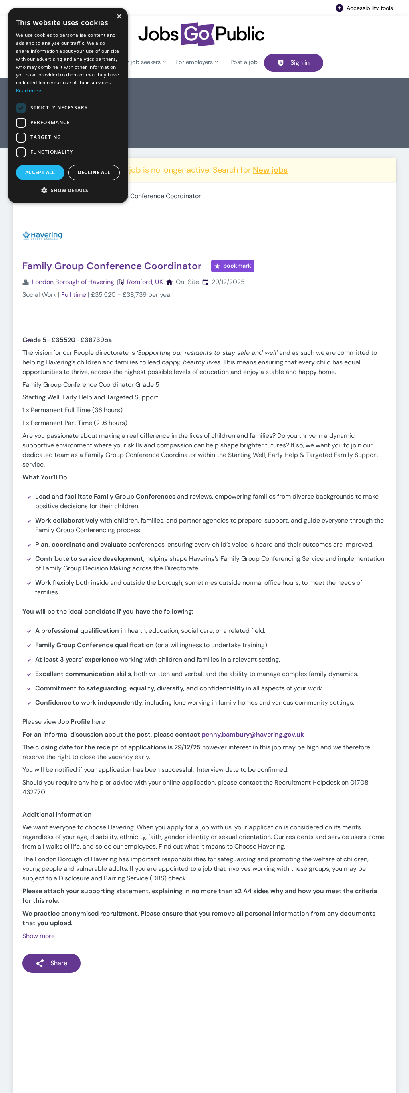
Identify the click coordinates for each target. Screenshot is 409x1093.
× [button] (119, 17)
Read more (29, 90)
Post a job (244, 62)
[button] (68, 190)
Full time (73, 294)
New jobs (270, 170)
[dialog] (68, 105)
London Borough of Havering (73, 282)
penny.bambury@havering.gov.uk (253, 734)
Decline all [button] (94, 172)
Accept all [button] (40, 172)
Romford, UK (145, 282)
